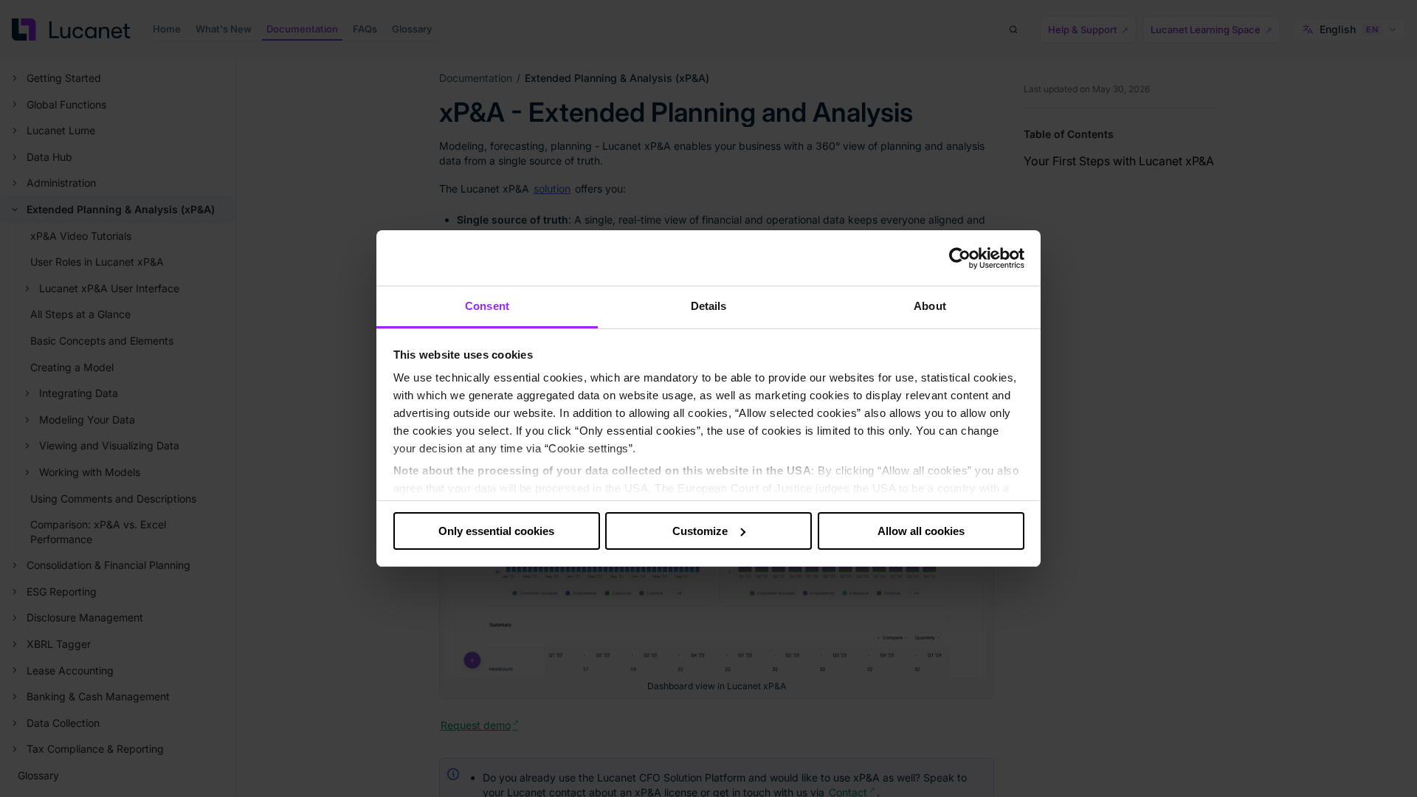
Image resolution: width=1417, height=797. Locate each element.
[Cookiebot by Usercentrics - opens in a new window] (959, 258)
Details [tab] (709, 306)
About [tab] (930, 306)
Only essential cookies (496, 531)
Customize (700, 531)
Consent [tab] (487, 306)
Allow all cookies (921, 531)
